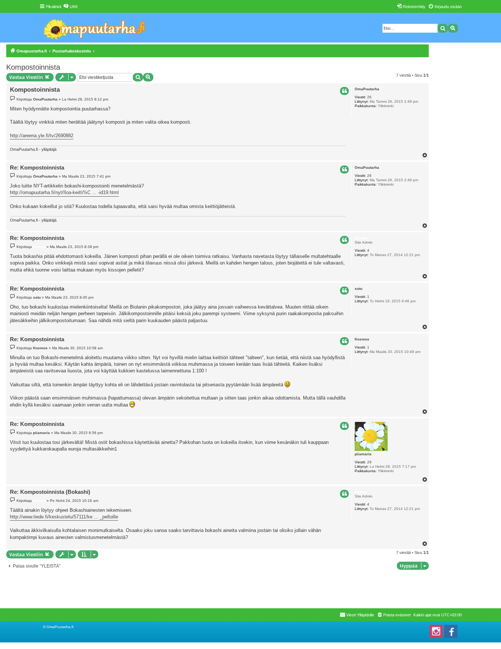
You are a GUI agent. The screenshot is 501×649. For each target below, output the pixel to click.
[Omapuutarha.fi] (94, 28)
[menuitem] (70, 6)
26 (369, 97)
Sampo (361, 238)
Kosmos (362, 339)
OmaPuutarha (367, 89)
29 (369, 462)
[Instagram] (436, 631)
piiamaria (363, 454)
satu (358, 289)
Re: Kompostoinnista (37, 167)
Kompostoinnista (33, 67)
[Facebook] (450, 631)
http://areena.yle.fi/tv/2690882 (41, 135)
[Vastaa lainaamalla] (344, 91)
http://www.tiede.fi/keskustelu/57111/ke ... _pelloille (64, 516)
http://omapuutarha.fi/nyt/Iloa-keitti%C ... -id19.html (64, 192)
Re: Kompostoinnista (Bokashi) (50, 492)
